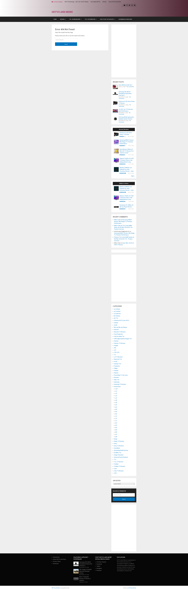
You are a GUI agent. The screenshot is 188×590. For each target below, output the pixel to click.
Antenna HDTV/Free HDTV (121, 320)
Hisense (116, 341)
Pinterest (98, 570)
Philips (116, 368)
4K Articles (117, 309)
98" (116, 436)
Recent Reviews (124, 129)
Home (55, 19)
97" (116, 434)
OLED (115, 361)
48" (116, 400)
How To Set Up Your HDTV (107, 19)
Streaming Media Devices (121, 450)
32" (116, 391)
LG (115, 354)
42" (116, 395)
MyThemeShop (132, 588)
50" (116, 404)
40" (116, 393)
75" (116, 418)
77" (116, 420)
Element (116, 329)
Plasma (116, 373)
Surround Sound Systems (121, 457)
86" (116, 430)
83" (116, 425)
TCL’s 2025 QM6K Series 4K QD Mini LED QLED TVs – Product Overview (123, 227)
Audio (115, 325)
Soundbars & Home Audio (125, 19)
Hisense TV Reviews (119, 343)
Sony (115, 443)
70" (116, 416)
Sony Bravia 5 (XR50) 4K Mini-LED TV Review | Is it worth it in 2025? (127, 151)
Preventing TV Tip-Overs (121, 375)
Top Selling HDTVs (95, 1)
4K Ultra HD (117, 313)
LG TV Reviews (118, 357)
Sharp (115, 439)
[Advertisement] (124, 51)
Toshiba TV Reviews (119, 466)
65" (116, 414)
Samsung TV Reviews (120, 384)
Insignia (116, 345)
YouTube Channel (57, 1)
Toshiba (116, 464)
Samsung (116, 382)
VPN (115, 473)
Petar (115, 237)
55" (116, 407)
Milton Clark (117, 219)
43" (116, 398)
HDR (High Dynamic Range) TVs (123, 338)
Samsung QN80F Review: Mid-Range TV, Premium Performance (127, 141)
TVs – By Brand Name (74, 19)
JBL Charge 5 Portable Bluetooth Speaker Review (85, 571)
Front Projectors (118, 334)
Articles (104, 1)
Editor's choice (123, 183)
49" (116, 402)
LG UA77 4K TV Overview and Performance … (126, 110)
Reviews (62, 19)
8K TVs (116, 318)
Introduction (56, 557)
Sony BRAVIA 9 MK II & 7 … (126, 85)
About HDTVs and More (115, 1)
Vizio (115, 468)
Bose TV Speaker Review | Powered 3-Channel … (85, 578)
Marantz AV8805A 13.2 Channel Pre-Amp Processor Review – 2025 (127, 169)
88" (116, 432)
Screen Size (117, 386)
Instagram (99, 568)
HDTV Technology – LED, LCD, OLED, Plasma (76, 1)
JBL (115, 348)
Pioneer (116, 370)
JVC (115, 350)
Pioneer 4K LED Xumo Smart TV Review (127, 102)
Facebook (99, 564)
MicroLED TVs (118, 359)
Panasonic (117, 366)
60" (116, 411)
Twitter (98, 566)
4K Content (117, 311)
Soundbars (117, 448)
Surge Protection (118, 455)
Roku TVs (116, 379)
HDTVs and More (62, 12)
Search (66, 44)
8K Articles (117, 316)
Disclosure (56, 563)
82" (116, 423)
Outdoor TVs (117, 363)
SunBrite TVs (117, 452)
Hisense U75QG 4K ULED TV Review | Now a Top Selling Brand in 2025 (127, 160)
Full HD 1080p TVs (119, 336)
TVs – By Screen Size (90, 19)
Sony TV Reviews (119, 446)
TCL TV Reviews (118, 461)
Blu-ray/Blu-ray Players (120, 327)
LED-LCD (116, 352)
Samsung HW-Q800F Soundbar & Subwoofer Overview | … (125, 93)
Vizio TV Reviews (119, 471)
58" (116, 409)
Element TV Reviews (120, 332)
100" (116, 389)
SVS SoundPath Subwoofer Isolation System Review (126, 118)
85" (116, 427)
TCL (115, 459)
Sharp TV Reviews (119, 441)
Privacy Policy (57, 561)
